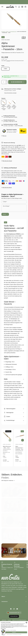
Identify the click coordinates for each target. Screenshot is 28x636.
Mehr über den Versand (7, 160)
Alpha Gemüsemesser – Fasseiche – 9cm (19, 448)
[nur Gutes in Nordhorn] (22, 6)
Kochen (3, 31)
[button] (2, 6)
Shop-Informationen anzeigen (10, 92)
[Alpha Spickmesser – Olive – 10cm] (9, 102)
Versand (8, 60)
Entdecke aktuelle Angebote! (14, 2)
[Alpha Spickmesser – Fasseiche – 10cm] (3, 102)
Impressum (4, 620)
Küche (7, 31)
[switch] (3, 634)
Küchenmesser (12, 31)
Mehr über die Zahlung (7, 187)
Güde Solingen (5, 39)
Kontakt (9, 620)
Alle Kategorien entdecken (7, 480)
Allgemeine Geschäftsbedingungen (19, 620)
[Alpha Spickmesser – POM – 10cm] (14, 102)
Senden (4, 214)
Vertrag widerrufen (14, 616)
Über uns (4, 135)
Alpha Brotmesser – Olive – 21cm (7, 447)
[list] (14, 566)
